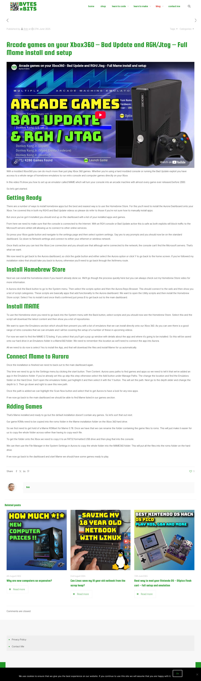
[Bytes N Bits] (23, 6)
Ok (177, 673)
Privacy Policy (19, 639)
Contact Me (18, 646)
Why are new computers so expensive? (29, 580)
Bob (26, 29)
